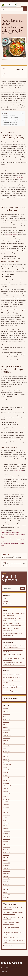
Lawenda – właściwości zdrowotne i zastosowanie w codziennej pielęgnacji (12, 624)
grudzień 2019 (6, 863)
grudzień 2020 (6, 831)
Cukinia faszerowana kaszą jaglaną (10, 532)
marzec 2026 (6, 722)
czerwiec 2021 (6, 815)
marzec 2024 (6, 772)
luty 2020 (5, 857)
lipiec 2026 (5, 711)
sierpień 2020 (6, 841)
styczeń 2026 (6, 727)
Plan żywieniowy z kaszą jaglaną (11, 124)
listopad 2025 (6, 732)
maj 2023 (5, 796)
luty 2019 (5, 889)
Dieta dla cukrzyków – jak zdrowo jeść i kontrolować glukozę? (12, 923)
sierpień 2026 (6, 708)
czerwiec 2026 (6, 714)
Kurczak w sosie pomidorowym (10, 937)
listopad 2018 (6, 897)
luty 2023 (5, 801)
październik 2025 (7, 735)
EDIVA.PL (14, 1)
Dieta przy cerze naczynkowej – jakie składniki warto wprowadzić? (12, 619)
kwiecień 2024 (6, 770)
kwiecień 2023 (6, 799)
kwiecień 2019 (6, 884)
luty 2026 (5, 724)
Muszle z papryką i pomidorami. (10, 691)
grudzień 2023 (6, 780)
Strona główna (4, 971)
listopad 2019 (6, 865)
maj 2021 (5, 817)
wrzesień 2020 (6, 839)
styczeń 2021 (6, 828)
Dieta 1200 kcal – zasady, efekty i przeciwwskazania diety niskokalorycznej (12, 556)
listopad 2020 (6, 833)
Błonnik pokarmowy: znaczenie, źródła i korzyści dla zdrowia (12, 634)
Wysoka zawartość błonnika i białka (12, 119)
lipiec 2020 (5, 844)
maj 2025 (5, 748)
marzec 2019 (6, 887)
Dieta (3, 17)
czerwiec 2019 (6, 879)
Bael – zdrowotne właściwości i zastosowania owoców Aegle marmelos (13, 913)
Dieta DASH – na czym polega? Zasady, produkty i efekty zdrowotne (14, 564)
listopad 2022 (6, 807)
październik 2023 (7, 786)
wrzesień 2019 (6, 871)
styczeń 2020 (6, 860)
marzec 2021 (6, 823)
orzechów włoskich (18, 470)
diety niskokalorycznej (11, 234)
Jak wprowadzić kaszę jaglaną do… (10, 122)
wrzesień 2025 (6, 738)
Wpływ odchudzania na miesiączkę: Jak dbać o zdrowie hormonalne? (13, 614)
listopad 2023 (6, 783)
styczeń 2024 (6, 778)
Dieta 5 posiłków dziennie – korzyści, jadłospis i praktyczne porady (12, 654)
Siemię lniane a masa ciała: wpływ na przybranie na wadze (12, 629)
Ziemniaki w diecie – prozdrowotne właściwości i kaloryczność (11, 928)
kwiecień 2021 (6, 820)
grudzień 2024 (6, 762)
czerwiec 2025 (6, 746)
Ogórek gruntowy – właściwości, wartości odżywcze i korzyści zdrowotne (13, 646)
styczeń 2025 (6, 759)
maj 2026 (5, 716)
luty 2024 (5, 775)
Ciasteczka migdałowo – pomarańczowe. (12, 674)
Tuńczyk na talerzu (7, 945)
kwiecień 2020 (6, 852)
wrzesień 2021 (6, 809)
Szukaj (25, 9)
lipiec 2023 (5, 791)
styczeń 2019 (6, 892)
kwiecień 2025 (6, 751)
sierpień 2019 (6, 873)
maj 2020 (5, 849)
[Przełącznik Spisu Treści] (22, 113)
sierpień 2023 (6, 788)
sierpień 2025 (6, 740)
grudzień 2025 (6, 730)
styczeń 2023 (6, 804)
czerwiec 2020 (6, 847)
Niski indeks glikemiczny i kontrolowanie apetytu (14, 120)
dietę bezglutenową (18, 177)
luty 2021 (5, 825)
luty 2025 (5, 756)
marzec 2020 (6, 855)
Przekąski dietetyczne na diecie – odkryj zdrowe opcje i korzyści (12, 663)
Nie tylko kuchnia (7, 603)
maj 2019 (5, 881)
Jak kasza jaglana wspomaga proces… (11, 117)
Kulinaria (5, 601)
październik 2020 (7, 836)
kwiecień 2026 (6, 719)
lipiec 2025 (5, 743)
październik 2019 (7, 868)
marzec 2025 (6, 754)
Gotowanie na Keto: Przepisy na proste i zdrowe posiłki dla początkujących (12, 686)
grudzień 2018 (6, 895)
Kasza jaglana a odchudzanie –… (10, 115)
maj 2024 (5, 767)
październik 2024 (7, 764)
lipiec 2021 (5, 812)
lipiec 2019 (5, 876)
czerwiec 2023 (6, 794)
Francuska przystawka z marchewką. (12, 677)
